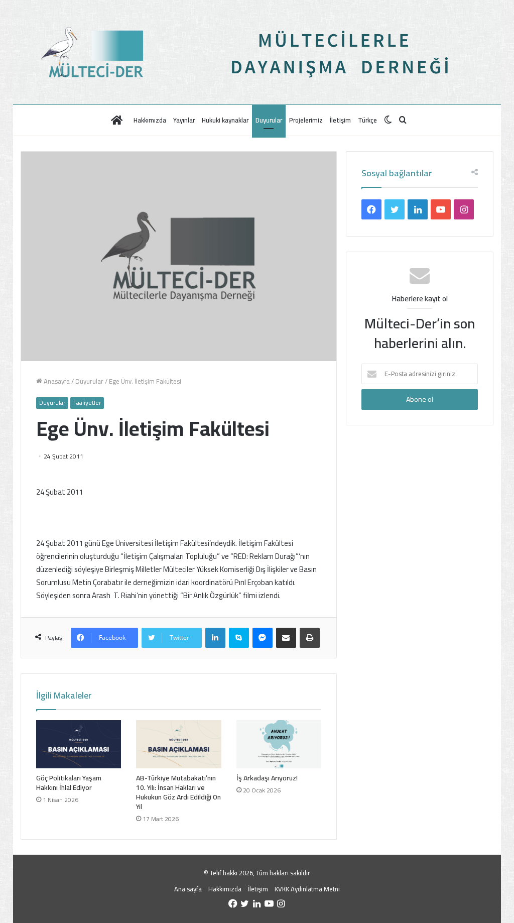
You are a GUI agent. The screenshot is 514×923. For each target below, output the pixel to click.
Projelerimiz (306, 120)
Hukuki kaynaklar (225, 120)
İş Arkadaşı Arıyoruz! (267, 777)
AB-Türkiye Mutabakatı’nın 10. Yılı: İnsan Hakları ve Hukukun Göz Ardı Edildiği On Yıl (178, 792)
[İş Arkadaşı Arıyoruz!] (279, 744)
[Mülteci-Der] (104, 52)
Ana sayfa (188, 889)
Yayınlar (184, 120)
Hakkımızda (150, 120)
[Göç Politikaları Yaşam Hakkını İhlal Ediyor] (78, 744)
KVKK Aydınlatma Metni (307, 889)
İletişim (340, 120)
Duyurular (268, 120)
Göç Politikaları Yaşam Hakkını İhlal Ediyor (68, 782)
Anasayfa (56, 381)
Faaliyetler (87, 402)
